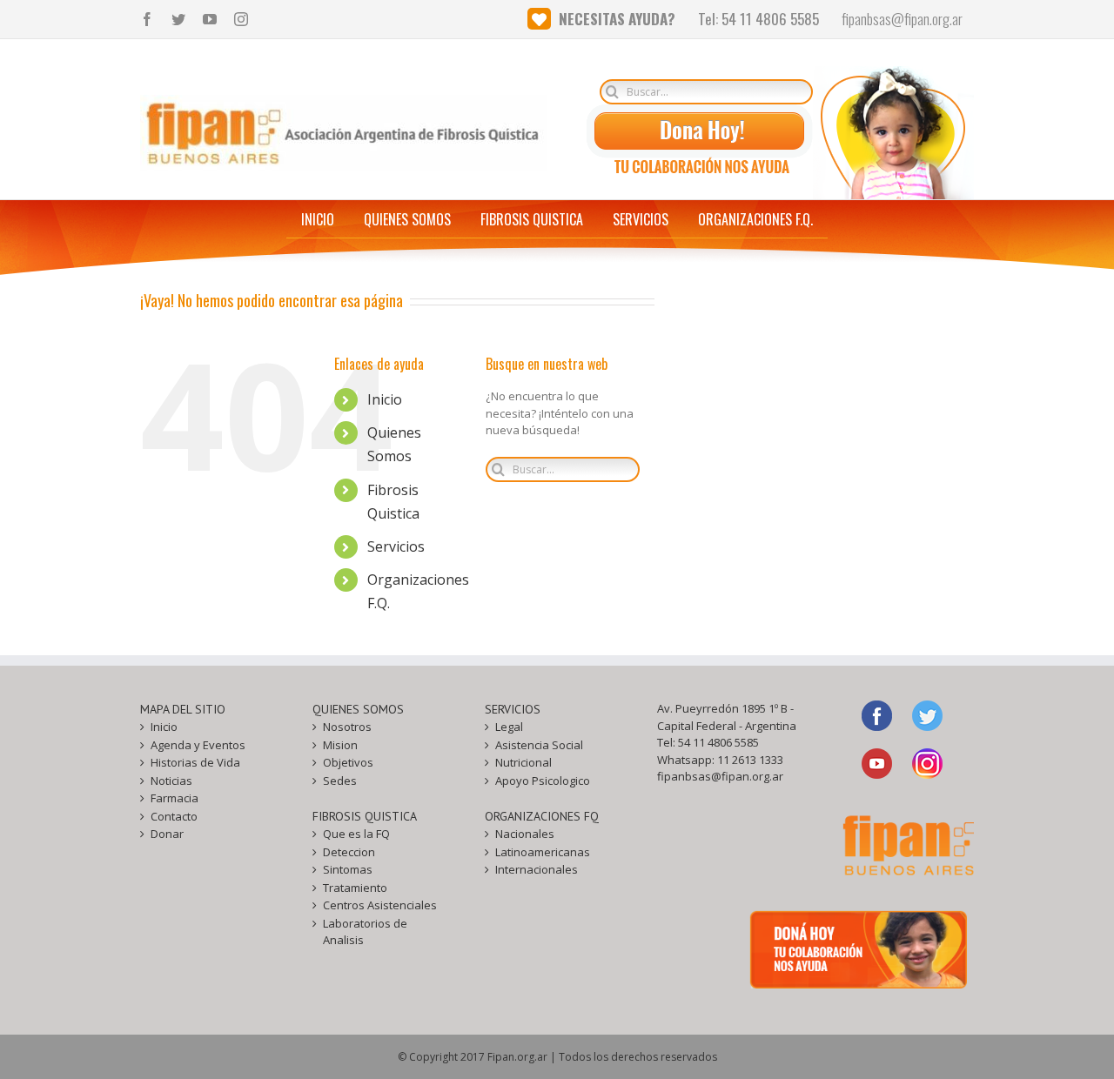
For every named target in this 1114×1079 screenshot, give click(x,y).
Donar (167, 833)
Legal (509, 726)
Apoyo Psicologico (542, 780)
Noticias (171, 780)
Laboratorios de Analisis (365, 931)
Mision (340, 745)
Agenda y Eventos (198, 745)
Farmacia (174, 798)
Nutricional (523, 762)
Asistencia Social (539, 745)
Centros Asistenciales (380, 905)
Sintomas (347, 869)
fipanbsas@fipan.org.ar (720, 776)
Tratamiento (355, 887)
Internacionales (536, 869)
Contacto (174, 816)
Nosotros (347, 726)
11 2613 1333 (750, 759)
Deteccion (349, 852)
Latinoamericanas (542, 852)
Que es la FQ (356, 833)
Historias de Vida (195, 762)
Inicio (384, 399)
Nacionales (524, 833)
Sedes (340, 780)
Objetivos (348, 762)
